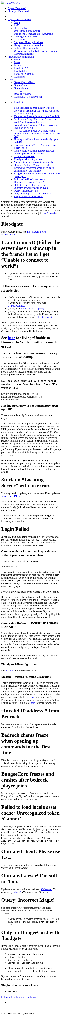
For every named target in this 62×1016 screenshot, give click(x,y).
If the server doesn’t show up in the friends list (37, 116)
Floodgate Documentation (21, 56)
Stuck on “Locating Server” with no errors (35, 145)
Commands (19, 39)
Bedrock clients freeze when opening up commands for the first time (34, 169)
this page (10, 670)
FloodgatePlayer (22, 71)
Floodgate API (21, 68)
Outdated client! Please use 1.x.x (30, 185)
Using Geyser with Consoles (28, 45)
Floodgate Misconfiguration (28, 159)
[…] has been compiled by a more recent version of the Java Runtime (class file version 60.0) (37, 133)
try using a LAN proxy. (33, 308)
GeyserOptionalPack (24, 82)
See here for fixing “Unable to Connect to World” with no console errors (35, 120)
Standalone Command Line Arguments (33, 33)
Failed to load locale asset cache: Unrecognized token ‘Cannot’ (30, 180)
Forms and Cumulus (24, 73)
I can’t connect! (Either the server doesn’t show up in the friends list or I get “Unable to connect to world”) (36, 110)
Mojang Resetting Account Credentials (33, 162)
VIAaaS (17, 892)
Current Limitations (24, 53)
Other (10, 79)
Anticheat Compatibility (26, 48)
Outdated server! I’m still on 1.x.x (31, 187)
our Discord (49, 213)
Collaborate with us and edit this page (20, 997)
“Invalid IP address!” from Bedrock (31, 165)
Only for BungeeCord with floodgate (32, 193)
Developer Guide (22, 93)
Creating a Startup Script (26, 36)
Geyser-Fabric (21, 88)
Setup (17, 22)
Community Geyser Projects (28, 96)
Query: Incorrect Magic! (26, 190)
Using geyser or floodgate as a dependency (35, 51)
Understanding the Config (27, 31)
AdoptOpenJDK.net (11, 496)
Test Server (19, 91)
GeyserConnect (22, 85)
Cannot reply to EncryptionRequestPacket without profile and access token (35, 152)
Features (18, 65)
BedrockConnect (16, 305)
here (11, 338)
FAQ (16, 25)
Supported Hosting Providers (28, 42)
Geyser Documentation (19, 19)
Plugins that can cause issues (28, 196)
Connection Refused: (24, 156)
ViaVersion (46, 889)
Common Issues (22, 28)
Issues (17, 62)
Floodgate (19, 102)
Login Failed (20, 147)
